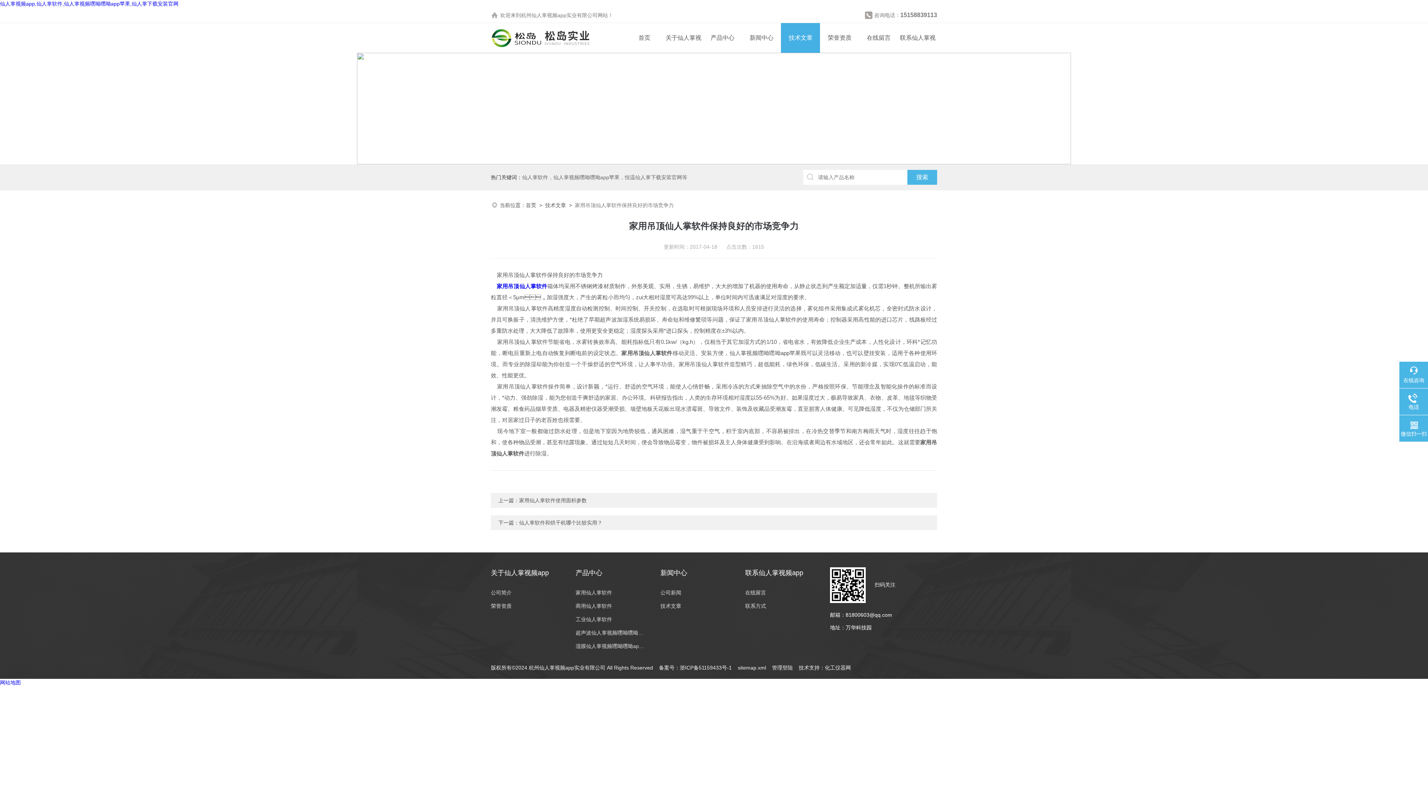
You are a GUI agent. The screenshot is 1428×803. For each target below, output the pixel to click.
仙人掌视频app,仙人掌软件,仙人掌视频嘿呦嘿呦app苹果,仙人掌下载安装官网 (89, 4)
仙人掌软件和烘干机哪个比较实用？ (560, 523)
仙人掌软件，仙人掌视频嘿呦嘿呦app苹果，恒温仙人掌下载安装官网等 (604, 177)
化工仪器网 (838, 668)
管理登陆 (782, 668)
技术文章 (801, 38)
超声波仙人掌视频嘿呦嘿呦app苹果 (611, 633)
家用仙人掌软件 (594, 593)
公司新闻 (670, 593)
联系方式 (755, 606)
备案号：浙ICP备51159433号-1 (695, 668)
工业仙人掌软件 (594, 619)
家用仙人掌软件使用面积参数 (553, 500)
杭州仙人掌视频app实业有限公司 (559, 15)
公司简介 (501, 593)
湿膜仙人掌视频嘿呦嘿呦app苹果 (611, 646)
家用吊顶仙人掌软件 (522, 286)
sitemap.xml (752, 668)
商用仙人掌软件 (594, 606)
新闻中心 (762, 38)
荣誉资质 (840, 38)
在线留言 (879, 38)
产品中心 (722, 38)
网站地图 (10, 683)
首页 (644, 38)
